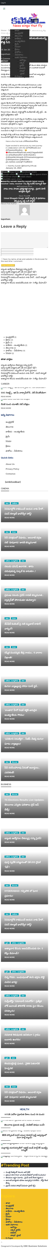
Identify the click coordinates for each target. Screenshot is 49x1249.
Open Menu (34, 19)
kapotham (5, 54)
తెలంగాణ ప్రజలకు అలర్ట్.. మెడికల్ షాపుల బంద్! (24, 1125)
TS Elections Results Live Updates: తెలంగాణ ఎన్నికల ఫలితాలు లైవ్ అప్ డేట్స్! (24, 805)
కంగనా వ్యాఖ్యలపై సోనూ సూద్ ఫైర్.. (21, 686)
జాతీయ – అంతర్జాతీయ (15, 345)
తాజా (17, 30)
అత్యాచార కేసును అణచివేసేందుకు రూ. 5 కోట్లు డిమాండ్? (24, 283)
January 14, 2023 (13, 168)
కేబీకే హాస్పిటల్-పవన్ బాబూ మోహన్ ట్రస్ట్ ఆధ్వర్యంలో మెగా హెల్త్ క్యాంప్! (24, 1136)
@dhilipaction (12, 159)
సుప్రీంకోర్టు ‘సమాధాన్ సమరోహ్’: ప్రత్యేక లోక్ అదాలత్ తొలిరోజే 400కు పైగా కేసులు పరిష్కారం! (24, 1006)
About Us (10, 464)
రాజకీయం (14, 503)
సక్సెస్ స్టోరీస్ (15, 1230)
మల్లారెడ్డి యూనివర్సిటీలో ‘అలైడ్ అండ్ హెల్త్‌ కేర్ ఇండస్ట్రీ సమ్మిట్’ (24, 1149)
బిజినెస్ (22, 68)
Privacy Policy (12, 469)
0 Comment (6, 59)
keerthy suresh (10, 181)
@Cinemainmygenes (33, 157)
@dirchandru (29, 155)
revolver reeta (7, 184)
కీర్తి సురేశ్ (30, 184)
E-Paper (18, 76)
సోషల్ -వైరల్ (15, 1235)
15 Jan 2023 (6, 50)
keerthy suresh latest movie (31, 181)
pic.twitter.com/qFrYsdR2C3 (19, 162)
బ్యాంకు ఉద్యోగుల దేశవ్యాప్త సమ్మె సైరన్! (17, 269)
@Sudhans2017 (15, 155)
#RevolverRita (31, 141)
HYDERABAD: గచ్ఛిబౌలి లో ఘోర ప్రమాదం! (19, 275)
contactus (10, 474)
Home (3, 30)
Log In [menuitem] (3, 3)
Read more (6, 396)
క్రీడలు (17, 49)
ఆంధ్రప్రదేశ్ (19, 33)
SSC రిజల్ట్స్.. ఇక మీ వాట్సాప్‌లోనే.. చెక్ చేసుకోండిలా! (23, 392)
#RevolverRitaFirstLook (19, 152)
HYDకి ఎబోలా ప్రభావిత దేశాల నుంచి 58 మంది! (24, 1114)
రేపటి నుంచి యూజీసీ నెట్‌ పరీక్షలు (15, 404)
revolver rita (20, 184)
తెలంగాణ (18, 36)
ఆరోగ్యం (23, 60)
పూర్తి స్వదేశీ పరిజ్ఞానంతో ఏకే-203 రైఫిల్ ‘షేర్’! (19, 272)
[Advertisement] (24, 310)
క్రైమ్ (17, 44)
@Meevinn (24, 159)
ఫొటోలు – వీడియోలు (14, 350)
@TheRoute (31, 148)
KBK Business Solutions (35, 1246)
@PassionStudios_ (15, 150)
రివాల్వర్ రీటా (40, 184)
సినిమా (17, 47)
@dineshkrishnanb (14, 157)
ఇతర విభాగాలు (21, 57)
